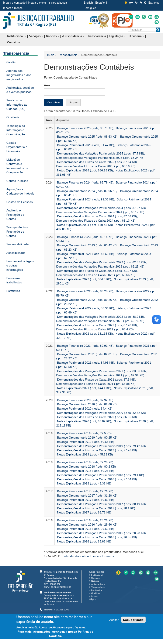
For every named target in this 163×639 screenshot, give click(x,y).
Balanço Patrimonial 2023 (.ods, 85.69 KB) (85, 253)
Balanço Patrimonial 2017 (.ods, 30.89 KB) (85, 499)
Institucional (15, 36)
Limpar (73, 102)
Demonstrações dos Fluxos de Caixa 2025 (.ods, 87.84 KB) (96, 162)
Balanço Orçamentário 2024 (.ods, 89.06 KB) (87, 191)
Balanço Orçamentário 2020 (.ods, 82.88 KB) (87, 404)
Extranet (153, 2)
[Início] (38, 20)
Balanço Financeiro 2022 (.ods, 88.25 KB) (84, 291)
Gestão (11, 62)
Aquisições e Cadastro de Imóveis (20, 191)
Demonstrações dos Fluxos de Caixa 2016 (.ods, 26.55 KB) (96, 537)
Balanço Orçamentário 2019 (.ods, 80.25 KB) (87, 437)
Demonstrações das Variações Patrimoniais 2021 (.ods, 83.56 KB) (101, 371)
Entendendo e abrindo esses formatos (88, 556)
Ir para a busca (57, 2)
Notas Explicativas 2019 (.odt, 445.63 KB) (84, 454)
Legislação (116, 36)
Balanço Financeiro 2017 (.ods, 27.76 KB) (84, 491)
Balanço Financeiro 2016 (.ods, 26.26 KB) (84, 520)
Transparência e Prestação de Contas (17, 231)
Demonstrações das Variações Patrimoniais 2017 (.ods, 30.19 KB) (101, 504)
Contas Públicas (17, 180)
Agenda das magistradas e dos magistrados (18, 75)
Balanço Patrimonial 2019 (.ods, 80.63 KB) (85, 441)
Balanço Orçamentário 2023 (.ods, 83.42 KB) (87, 245)
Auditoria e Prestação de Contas (15, 215)
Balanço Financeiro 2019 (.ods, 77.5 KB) (84, 433)
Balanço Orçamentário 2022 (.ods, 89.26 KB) (87, 299)
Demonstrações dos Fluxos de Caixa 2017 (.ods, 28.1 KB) (95, 508)
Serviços (35, 36)
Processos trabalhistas (14, 280)
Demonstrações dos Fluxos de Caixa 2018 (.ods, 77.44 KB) (96, 479)
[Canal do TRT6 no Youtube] (157, 22)
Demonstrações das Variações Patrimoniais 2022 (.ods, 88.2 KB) (100, 316)
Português (90, 8)
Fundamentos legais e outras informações (20, 265)
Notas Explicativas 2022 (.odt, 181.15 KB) (84, 333)
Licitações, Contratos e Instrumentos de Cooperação (17, 166)
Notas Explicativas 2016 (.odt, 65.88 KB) (83, 541)
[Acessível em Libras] (141, 2)
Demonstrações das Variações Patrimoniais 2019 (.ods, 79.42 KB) (101, 446)
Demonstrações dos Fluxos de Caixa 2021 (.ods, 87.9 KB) (95, 379)
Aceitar (114, 619)
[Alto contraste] (145, 2)
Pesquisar (53, 102)
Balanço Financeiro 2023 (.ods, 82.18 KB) (84, 237)
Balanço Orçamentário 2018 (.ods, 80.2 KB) (86, 466)
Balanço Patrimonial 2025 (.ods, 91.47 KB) (85, 145)
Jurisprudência (72, 36)
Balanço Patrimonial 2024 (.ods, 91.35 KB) (85, 199)
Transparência (96, 36)
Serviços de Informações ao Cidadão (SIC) (16, 104)
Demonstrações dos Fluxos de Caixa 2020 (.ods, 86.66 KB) (96, 417)
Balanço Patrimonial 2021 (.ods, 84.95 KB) (85, 362)
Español (100, 2)
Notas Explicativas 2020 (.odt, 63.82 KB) (83, 421)
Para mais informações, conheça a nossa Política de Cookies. (55, 634)
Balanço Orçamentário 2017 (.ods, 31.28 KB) (87, 495)
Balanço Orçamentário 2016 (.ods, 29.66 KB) (87, 524)
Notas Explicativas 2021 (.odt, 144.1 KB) (83, 388)
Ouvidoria (135, 36)
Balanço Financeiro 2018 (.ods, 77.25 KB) (84, 462)
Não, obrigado (133, 619)
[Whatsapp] (144, 17)
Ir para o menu (37, 2)
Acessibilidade (15, 252)
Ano (47, 85)
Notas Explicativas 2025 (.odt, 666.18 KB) (84, 170)
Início (50, 55)
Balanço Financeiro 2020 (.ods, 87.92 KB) (84, 400)
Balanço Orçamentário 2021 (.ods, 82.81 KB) (87, 354)
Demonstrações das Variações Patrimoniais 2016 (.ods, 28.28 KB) (101, 533)
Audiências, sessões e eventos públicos (20, 90)
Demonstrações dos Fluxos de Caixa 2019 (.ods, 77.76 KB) (96, 450)
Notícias (52, 36)
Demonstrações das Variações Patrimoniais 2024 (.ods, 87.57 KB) (101, 208)
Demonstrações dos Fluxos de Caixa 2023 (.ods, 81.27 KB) (96, 270)
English (88, 2)
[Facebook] (131, 17)
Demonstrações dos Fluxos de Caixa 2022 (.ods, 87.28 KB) (96, 325)
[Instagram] (137, 17)
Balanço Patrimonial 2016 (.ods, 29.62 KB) (85, 528)
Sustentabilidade (17, 244)
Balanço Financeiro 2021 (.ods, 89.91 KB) (84, 345)
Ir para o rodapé (12, 8)
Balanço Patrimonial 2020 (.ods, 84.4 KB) (84, 408)
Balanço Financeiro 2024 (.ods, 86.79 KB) (84, 182)
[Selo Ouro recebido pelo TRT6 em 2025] (103, 20)
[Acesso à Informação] (126, 2)
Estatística (13, 291)
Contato (12, 42)
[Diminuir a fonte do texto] (136, 2)
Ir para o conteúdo (14, 2)
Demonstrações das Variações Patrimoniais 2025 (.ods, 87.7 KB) (100, 153)
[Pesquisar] (158, 30)
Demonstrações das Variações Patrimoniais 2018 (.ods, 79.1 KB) (100, 475)
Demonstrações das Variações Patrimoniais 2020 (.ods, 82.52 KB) (101, 412)
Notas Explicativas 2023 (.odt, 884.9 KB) (83, 279)
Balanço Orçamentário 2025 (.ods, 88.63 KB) (87, 136)
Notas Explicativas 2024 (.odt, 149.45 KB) (84, 224)
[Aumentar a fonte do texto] (131, 2)
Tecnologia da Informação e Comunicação (15, 130)
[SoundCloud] (157, 17)
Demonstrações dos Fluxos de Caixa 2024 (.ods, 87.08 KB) (96, 216)
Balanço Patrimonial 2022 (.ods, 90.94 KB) (85, 308)
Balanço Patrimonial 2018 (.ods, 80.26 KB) (85, 470)
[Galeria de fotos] (150, 17)
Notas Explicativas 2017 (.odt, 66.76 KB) (83, 512)
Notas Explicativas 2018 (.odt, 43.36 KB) (83, 483)
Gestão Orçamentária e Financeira (16, 147)
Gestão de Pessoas (19, 202)
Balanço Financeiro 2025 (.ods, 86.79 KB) (84, 128)
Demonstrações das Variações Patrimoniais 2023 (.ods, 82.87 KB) (101, 262)
